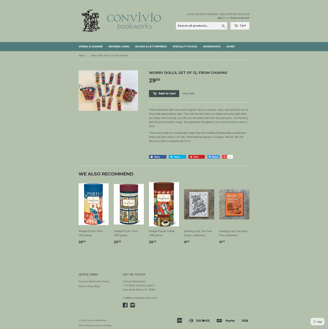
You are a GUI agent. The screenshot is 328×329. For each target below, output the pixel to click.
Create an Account (239, 17)
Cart (242, 25)
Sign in (221, 17)
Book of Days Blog (89, 286)
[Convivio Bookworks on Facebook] (125, 306)
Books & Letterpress (151, 46)
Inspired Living (118, 46)
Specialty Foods (185, 46)
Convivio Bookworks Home (94, 281)
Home (81, 55)
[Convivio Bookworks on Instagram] (132, 306)
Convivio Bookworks (96, 320)
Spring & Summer (91, 46)
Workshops (212, 46)
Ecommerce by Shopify (100, 325)
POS (81, 325)
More (230, 46)
